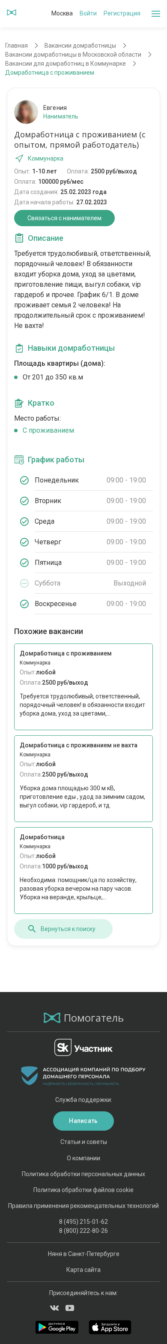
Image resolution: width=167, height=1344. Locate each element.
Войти (88, 13)
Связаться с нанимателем (64, 218)
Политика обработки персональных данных (83, 1174)
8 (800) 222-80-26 (83, 1230)
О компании (83, 1158)
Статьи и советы (83, 1141)
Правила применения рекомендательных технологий (83, 1205)
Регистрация (122, 13)
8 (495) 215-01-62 (83, 1221)
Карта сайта (83, 1269)
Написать (83, 1120)
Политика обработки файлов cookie (83, 1189)
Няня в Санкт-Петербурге (83, 1253)
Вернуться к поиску (68, 928)
